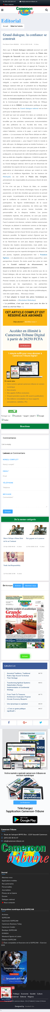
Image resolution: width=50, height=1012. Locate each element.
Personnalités (7, 887)
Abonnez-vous (30, 586)
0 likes (19, 546)
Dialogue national (8, 899)
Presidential (7, 994)
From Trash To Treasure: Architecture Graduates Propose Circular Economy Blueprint (19, 697)
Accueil (5, 26)
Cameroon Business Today (12, 924)
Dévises (43, 1001)
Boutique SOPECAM (9, 930)
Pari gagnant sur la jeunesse (35, 538)
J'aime (11, 411)
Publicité (31, 1001)
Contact (37, 1001)
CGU (26, 1001)
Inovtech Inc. (30, 1006)
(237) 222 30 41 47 (10, 1)
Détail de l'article (17, 26)
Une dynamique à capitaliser (17, 704)
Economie (24, 994)
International (13, 997)
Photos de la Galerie (9, 893)
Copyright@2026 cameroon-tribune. (14, 1001)
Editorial (23, 997)
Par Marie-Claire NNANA (11, 44)
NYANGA (5, 933)
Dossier (4, 896)
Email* (6, 471)
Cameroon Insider (8, 927)
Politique (16, 994)
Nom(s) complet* (11, 459)
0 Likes (36, 44)
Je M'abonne (25, 346)
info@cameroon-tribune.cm (29, 1)
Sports (5, 997)
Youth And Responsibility (11, 565)
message (7, 494)
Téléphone (8, 483)
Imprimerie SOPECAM (10, 921)
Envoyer (8, 511)
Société (32, 994)
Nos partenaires (8, 884)
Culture (39, 994)
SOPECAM (6, 918)
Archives (5, 914)
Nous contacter (9, 4)
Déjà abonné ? (19, 322)
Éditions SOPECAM (9, 940)
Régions (31, 997)
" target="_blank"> (29, 416)
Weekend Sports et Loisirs (11, 936)
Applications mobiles (9, 881)
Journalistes (6, 890)
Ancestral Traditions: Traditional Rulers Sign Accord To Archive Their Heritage (18, 675)
